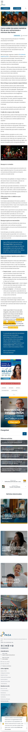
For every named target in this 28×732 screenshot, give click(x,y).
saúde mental (14, 390)
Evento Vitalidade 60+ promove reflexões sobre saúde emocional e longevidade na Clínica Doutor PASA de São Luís (13, 613)
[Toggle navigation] (2, 2)
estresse (18, 387)
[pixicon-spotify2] (13, 646)
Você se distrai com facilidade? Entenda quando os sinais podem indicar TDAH (13, 549)
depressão (11, 387)
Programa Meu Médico (9, 323)
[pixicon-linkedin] (8, 646)
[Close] (25, 723)
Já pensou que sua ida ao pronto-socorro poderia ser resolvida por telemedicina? (13, 516)
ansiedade (4, 387)
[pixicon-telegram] (10, 646)
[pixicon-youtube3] (6, 646)
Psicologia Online (5, 390)
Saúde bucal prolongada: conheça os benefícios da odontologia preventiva (11, 581)
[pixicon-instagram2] (4, 646)
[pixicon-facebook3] (2, 646)
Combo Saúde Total (8, 345)
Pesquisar (5, 430)
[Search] (25, 8)
